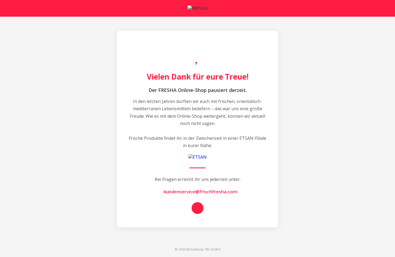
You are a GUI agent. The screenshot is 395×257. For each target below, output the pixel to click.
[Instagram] (197, 208)
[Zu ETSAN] (197, 157)
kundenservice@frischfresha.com (199, 191)
